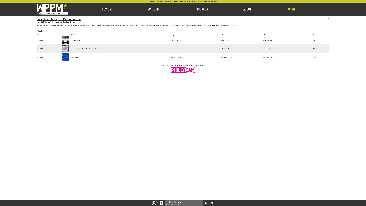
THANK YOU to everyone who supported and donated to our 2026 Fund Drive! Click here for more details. (183, 1)
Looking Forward (173, 202)
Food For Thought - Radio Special (59, 19)
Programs (201, 9)
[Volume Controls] (206, 203)
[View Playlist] (211, 203)
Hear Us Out (177, 204)
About (247, 9)
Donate (291, 9)
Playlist (107, 9)
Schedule (154, 9)
